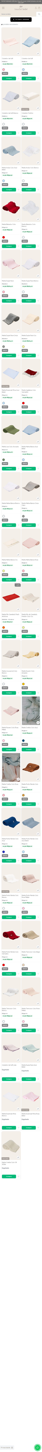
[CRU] (23, 346)
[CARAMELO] (23, 795)
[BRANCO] (3, 124)
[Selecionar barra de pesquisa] (39, 14)
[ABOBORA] (3, 627)
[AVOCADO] (3, 459)
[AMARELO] (23, 684)
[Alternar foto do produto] (18, 53)
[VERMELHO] (3, 237)
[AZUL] (23, 740)
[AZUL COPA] (3, 851)
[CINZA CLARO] (3, 346)
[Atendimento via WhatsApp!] (37, 1447)
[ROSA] (3, 69)
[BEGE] (23, 965)
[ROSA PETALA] (3, 740)
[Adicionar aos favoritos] (18, 78)
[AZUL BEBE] (23, 69)
